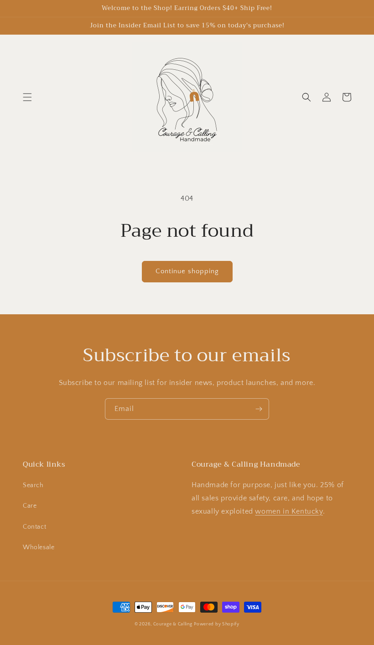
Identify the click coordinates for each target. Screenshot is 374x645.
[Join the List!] (259, 409)
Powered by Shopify (216, 624)
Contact (34, 527)
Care (29, 506)
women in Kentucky (288, 511)
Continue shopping (187, 271)
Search (33, 485)
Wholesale (38, 547)
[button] (27, 97)
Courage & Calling (172, 624)
